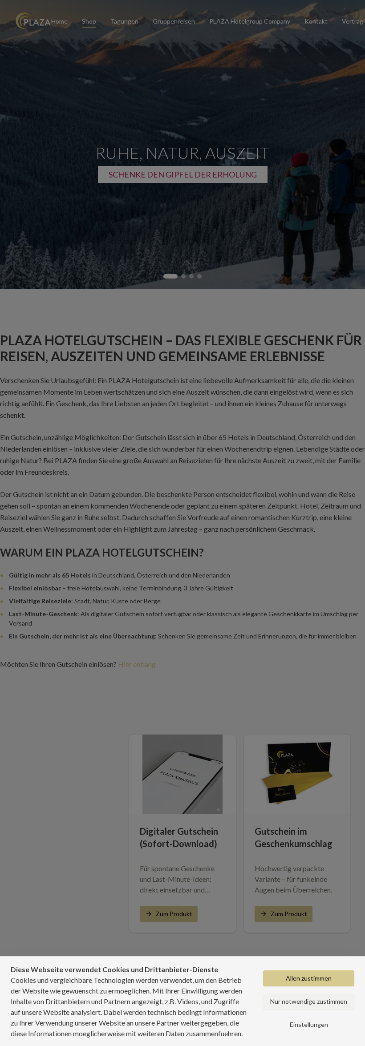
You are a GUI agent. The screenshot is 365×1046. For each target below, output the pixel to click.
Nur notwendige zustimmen (308, 1001)
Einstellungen (309, 1024)
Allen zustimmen (309, 978)
